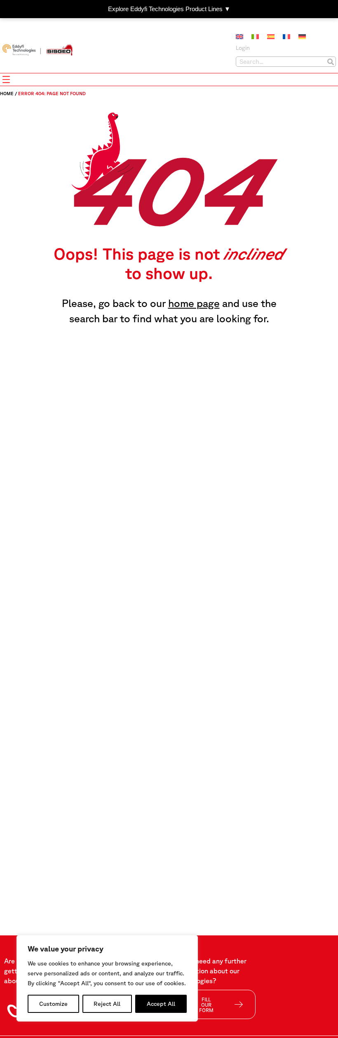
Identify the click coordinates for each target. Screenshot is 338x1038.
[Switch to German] (302, 37)
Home (7, 93)
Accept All (161, 1004)
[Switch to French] (286, 37)
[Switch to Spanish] (271, 37)
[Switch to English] (239, 37)
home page (194, 303)
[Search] (330, 61)
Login (243, 48)
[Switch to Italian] (255, 37)
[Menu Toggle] (6, 79)
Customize (53, 1004)
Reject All (107, 1004)
